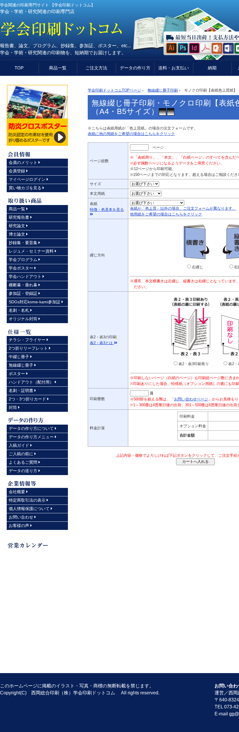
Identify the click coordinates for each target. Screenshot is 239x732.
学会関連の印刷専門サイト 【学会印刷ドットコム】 (47, 5)
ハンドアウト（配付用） (31, 382)
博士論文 (17, 234)
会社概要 (17, 491)
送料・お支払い (173, 67)
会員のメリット (23, 162)
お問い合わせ (21, 517)
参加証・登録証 (23, 293)
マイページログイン (27, 179)
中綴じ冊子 (19, 356)
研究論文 (17, 225)
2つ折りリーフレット (28, 348)
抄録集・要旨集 (23, 242)
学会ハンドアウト (25, 276)
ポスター (17, 373)
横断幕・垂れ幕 (23, 285)
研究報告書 (19, 217)
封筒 (13, 407)
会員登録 (17, 171)
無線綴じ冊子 (21, 365)
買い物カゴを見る (25, 187)
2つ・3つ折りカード (27, 399)
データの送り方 (23, 470)
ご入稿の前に (21, 453)
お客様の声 (19, 525)
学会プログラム (23, 259)
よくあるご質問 (23, 462)
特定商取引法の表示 (27, 500)
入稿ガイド (19, 445)
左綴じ (197, 267)
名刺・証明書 (21, 390)
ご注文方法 (96, 67)
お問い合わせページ (191, 399)
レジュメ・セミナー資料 (31, 251)
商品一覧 (57, 67)
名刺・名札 (19, 310)
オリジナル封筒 (23, 318)
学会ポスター (21, 268)
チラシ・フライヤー (27, 339)
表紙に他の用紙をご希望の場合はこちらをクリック (131, 134)
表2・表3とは (102, 343)
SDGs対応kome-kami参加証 (34, 302)
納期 (212, 67)
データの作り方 (135, 67)
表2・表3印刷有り (193, 364)
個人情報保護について (29, 508)
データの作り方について (31, 428)
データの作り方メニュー (31, 437)
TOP (19, 67)
